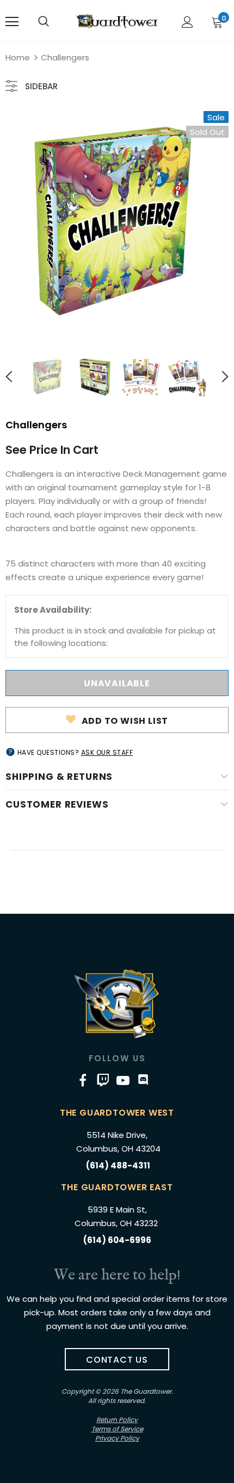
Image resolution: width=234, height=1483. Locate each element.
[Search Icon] (43, 21)
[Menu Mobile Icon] (12, 21)
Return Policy (117, 1419)
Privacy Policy (117, 1438)
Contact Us (117, 1359)
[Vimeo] (103, 1080)
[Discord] (143, 1080)
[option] (117, 222)
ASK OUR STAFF (107, 752)
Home (17, 57)
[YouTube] (123, 1080)
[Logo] (117, 21)
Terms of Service (117, 1428)
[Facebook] (83, 1080)
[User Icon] (187, 22)
